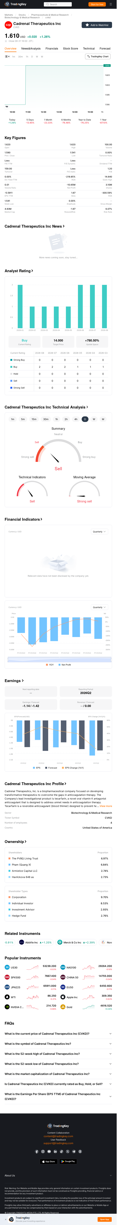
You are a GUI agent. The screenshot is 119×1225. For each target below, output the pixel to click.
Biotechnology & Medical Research (22, 17)
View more (104, 806)
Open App (104, 1219)
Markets (9, 14)
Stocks (22, 14)
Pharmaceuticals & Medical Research (50, 14)
